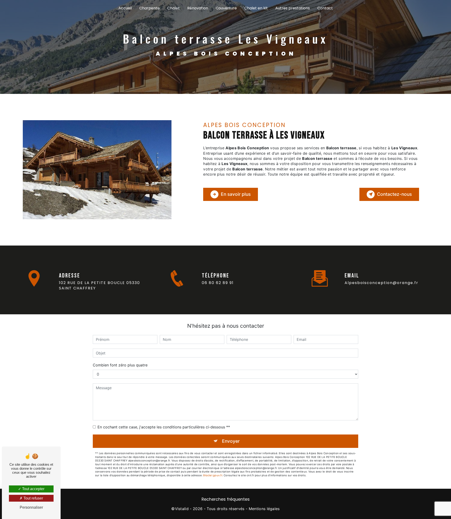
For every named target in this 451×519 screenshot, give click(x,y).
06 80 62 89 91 (218, 282)
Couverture (226, 8)
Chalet (173, 8)
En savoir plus (236, 194)
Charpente (149, 8)
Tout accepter (32, 489)
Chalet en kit (256, 8)
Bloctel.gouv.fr (212, 475)
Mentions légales (264, 508)
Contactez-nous (394, 194)
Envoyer (231, 441)
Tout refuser (33, 498)
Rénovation (197, 8)
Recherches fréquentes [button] (226, 499)
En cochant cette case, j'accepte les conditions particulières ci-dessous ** (163, 427)
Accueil (125, 8)
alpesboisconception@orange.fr (381, 282)
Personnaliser (31, 507)
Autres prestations (292, 8)
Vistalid (182, 508)
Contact (325, 8)
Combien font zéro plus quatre (120, 365)
